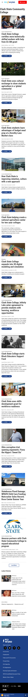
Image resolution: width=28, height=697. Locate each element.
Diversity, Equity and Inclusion (10, 670)
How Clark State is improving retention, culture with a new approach (14, 179)
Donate (23, 2)
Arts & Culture (4, 602)
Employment (6, 654)
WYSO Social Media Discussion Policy (11, 674)
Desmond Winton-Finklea (6, 549)
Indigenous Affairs (16, 621)
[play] (2, 695)
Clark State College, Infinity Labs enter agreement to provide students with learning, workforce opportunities (13, 307)
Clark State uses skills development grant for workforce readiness (11, 404)
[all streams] (26, 695)
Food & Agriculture (5, 78)
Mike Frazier (4, 185)
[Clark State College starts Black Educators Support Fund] (13, 341)
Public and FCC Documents (9, 657)
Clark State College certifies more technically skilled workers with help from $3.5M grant (12, 38)
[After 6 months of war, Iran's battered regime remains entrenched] (6, 613)
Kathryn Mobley (4, 45)
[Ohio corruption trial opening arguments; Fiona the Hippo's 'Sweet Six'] (13, 435)
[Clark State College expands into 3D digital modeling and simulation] (13, 249)
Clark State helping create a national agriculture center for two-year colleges (13, 220)
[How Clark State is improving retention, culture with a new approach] (13, 164)
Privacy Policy (6, 661)
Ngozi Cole (3, 409)
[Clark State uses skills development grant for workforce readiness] (13, 389)
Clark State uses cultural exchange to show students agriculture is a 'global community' (13, 85)
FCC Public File (6, 664)
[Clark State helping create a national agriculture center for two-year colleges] (13, 205)
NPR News (14, 575)
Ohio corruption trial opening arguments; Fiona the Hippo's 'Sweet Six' (13, 450)
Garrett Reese (4, 316)
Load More (14, 565)
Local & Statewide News (6, 31)
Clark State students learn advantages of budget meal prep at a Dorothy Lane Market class (13, 131)
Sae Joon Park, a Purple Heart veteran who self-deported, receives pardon (19, 594)
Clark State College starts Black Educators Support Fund (12, 356)
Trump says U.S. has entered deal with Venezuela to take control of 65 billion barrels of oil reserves (18, 581)
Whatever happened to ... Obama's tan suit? (12, 604)
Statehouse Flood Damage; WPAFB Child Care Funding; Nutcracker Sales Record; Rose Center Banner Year (13, 495)
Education (3, 259)
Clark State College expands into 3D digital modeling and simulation (12, 264)
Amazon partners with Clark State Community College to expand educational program (13, 542)
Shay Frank (3, 92)
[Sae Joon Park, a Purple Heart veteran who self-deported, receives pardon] (6, 593)
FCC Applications (7, 667)
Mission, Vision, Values (8, 677)
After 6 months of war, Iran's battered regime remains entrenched (19, 614)
